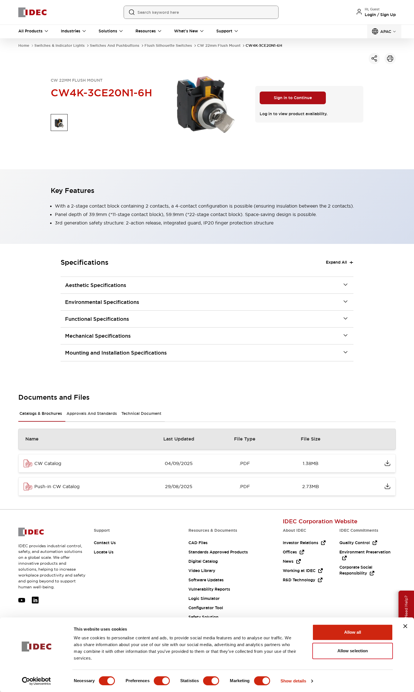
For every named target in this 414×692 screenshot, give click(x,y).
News (288, 561)
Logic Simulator (204, 598)
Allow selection (352, 650)
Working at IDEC (299, 570)
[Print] (390, 58)
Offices (290, 552)
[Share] (374, 58)
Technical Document (141, 413)
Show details (293, 680)
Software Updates (206, 579)
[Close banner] (405, 626)
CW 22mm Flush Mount (219, 45)
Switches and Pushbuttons (114, 45)
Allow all (352, 632)
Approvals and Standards (91, 413)
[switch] (162, 680)
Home (23, 45)
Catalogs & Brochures (40, 413)
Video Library (201, 570)
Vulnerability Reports (209, 589)
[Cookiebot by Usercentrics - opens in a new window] (36, 681)
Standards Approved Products (218, 552)
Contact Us (105, 542)
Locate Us (103, 552)
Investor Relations (300, 542)
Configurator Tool (205, 607)
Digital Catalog (203, 561)
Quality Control (354, 542)
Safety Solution (203, 617)
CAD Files (198, 542)
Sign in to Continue (293, 97)
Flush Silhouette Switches (168, 45)
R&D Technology (299, 579)
